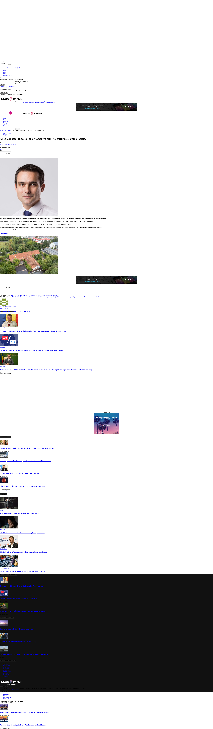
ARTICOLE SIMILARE (7, 311)
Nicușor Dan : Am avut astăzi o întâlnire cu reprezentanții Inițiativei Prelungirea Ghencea (33, 295)
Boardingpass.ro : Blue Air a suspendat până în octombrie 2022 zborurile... (25, 461)
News (4, 118)
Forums (5, 72)
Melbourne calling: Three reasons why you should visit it (19, 513)
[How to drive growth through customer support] (4, 625)
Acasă (1, 130)
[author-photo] (4, 305)
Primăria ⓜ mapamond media (8, 144)
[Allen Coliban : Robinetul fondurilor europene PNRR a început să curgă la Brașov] (4, 709)
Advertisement (7, 697)
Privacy (5, 695)
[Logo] (11, 115)
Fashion (5, 119)
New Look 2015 (4, 568)
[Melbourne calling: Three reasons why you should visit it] (9, 508)
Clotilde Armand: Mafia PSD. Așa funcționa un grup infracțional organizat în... (27, 448)
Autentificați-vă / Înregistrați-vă (11, 68)
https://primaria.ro (4, 308)
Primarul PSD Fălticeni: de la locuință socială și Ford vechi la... (21, 586)
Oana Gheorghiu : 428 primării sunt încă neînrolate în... (19, 599)
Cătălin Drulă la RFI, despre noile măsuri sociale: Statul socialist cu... (23, 552)
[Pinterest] (28, 153)
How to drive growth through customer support (16, 629)
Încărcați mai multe (5, 491)
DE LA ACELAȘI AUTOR (22, 311)
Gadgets (5, 121)
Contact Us (6, 698)
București (2, 328)
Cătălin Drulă (3, 549)
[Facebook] (16, 153)
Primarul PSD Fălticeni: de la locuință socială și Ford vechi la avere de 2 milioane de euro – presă (33, 331)
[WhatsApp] (34, 153)
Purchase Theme (7, 75)
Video (4, 124)
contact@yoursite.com (13, 689)
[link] (4, 233)
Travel (1, 510)
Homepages (6, 126)
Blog (4, 70)
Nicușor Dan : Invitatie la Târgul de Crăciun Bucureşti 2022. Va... (22, 486)
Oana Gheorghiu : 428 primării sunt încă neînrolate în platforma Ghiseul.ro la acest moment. (32, 350)
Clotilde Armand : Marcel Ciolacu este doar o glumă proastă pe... (22, 533)
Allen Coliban (7, 130)
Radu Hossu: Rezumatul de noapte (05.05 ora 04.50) (18, 641)
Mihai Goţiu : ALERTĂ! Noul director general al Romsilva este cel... (23, 611)
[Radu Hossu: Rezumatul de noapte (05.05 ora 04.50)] (4, 638)
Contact (5, 73)
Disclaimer (6, 694)
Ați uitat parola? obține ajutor (7, 86)
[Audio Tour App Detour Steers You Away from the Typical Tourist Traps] (9, 566)
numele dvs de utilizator (21, 81)
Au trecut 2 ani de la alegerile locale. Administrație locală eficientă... (23, 725)
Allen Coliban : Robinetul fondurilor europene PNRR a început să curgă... (25, 712)
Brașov (5, 134)
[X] (22, 153)
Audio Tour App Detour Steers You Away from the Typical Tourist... (23, 571)
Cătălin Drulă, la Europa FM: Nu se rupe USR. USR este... (20, 473)
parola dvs (18, 83)
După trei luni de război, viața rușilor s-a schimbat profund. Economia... (24, 654)
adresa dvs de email (20, 91)
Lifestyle (5, 123)
